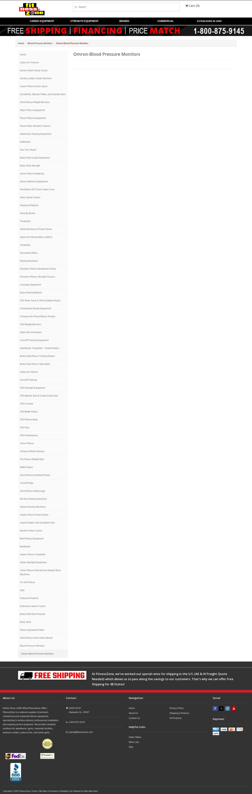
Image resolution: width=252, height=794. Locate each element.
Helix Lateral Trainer (30, 197)
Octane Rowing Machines (33, 507)
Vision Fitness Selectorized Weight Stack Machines (40, 572)
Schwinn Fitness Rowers (32, 451)
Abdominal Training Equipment (35, 134)
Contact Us (134, 718)
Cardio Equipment (42, 21)
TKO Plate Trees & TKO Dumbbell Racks (40, 300)
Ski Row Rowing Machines (33, 499)
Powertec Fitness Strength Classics (37, 276)
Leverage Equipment (30, 284)
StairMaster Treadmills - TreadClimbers (39, 348)
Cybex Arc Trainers (29, 62)
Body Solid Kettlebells (31, 292)
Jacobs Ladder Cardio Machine (35, 78)
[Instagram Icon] (228, 708)
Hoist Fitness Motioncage (32, 491)
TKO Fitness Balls (29, 419)
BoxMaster (25, 546)
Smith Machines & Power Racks (36, 229)
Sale (22, 590)
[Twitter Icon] (222, 708)
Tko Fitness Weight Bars (32, 459)
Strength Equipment (84, 21)
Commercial (165, 21)
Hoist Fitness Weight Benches (35, 102)
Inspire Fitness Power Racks (34, 515)
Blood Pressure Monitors (40, 43)
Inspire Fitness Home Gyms (33, 86)
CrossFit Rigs (26, 483)
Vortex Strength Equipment (33, 562)
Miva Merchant (91, 791)
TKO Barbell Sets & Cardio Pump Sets (39, 396)
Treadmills (25, 221)
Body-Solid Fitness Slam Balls (35, 364)
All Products (176, 718)
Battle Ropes (26, 467)
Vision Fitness (27, 443)
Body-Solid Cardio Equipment (35, 157)
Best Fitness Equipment (32, 538)
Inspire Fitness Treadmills (33, 554)
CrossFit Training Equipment (34, 340)
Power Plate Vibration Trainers (35, 126)
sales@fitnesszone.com (81, 732)
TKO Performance (29, 435)
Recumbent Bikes (29, 253)
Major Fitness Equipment (32, 110)
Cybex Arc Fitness (29, 372)
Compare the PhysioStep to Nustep (37, 316)
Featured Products (29, 205)
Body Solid (25, 622)
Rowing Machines (29, 261)
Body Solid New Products (32, 614)
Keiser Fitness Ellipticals (32, 173)
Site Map (43, 791)
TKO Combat (26, 403)
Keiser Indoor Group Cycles (34, 70)
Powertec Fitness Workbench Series (38, 269)
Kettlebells (25, 142)
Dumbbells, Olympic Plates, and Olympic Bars (43, 94)
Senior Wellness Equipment (34, 181)
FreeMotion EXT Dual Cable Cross (37, 189)
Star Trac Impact (28, 150)
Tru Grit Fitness (27, 582)
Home (21, 43)
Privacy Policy (177, 708)
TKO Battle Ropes (29, 411)
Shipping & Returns (179, 713)
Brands (124, 21)
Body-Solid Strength (30, 165)
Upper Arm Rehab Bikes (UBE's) (36, 237)
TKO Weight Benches (30, 324)
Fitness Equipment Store (32, 630)
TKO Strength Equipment (32, 388)
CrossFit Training (28, 380)
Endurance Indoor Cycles (32, 606)
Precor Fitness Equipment (33, 118)
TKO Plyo (24, 427)
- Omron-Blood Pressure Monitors (36, 653)
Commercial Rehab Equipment (35, 308)
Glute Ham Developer (31, 332)
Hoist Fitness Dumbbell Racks (35, 475)
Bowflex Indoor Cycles (31, 530)
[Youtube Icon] (234, 708)
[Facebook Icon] (215, 708)
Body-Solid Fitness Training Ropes (37, 356)
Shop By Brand (27, 213)
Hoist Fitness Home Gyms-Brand (36, 638)
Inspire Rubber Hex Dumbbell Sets (37, 522)
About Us (133, 713)
